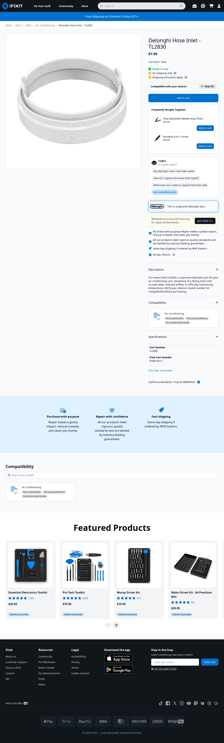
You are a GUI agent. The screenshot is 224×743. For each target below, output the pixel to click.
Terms (75, 667)
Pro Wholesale (46, 662)
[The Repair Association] (216, 703)
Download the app (117, 650)
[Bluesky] (202, 703)
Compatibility (157, 303)
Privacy (75, 662)
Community (45, 656)
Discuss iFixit (13, 667)
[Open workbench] (194, 5)
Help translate (14, 703)
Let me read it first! (165, 668)
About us (11, 656)
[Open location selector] (203, 5)
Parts (19, 25)
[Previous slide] (108, 625)
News (41, 684)
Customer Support (16, 662)
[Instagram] (182, 703)
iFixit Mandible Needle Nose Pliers (183, 118)
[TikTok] (161, 703)
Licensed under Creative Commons (121, 732)
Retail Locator (46, 667)
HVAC (29, 25)
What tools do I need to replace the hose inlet (180, 185)
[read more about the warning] (198, 382)
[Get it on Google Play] (118, 669)
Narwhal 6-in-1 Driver (175, 136)
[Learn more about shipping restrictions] (175, 73)
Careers (10, 673)
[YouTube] (189, 703)
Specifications (157, 337)
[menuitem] (42, 6)
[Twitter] (175, 703)
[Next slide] (116, 625)
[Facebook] (168, 703)
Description (156, 269)
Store (9, 25)
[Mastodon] (196, 703)
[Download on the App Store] (118, 658)
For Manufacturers (49, 673)
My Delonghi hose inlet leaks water (174, 171)
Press (41, 679)
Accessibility (78, 656)
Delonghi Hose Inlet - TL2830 (75, 25)
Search (209, 86)
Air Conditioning (45, 25)
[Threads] (209, 703)
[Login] (219, 6)
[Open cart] (211, 5)
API (7, 679)
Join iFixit (205, 220)
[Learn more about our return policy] (174, 254)
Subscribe (210, 662)
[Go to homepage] (14, 6)
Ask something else (164, 192)
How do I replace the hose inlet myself (175, 178)
